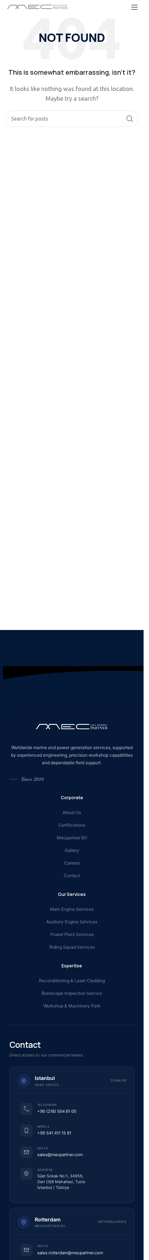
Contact (72, 875)
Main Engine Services (72, 909)
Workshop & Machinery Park (72, 1006)
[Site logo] (37, 7)
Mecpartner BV (72, 837)
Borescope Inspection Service (72, 993)
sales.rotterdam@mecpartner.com (70, 1252)
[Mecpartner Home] (72, 726)
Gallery (72, 850)
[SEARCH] (130, 118)
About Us (72, 812)
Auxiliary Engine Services (71, 921)
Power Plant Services (72, 934)
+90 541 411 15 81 (54, 1133)
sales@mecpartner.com (60, 1154)
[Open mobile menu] (134, 7)
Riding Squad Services (72, 947)
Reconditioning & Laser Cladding (72, 980)
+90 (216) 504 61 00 (56, 1111)
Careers (72, 863)
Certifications (71, 825)
